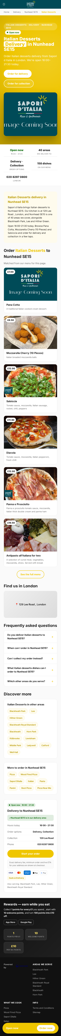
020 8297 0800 (16, 177)
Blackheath (15, 731)
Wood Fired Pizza (29, 774)
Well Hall (14, 752)
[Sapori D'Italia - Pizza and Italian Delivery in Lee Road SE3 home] (30, 4)
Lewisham (31, 738)
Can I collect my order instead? (25, 658)
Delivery (17, 12)
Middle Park (15, 745)
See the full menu (30, 574)
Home (6, 12)
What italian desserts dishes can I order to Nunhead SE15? (26, 670)
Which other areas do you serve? (26, 681)
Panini (12, 788)
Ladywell (31, 745)
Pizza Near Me (44, 788)
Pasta (42, 781)
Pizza (12, 774)
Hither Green (16, 718)
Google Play (26, 922)
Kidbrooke (15, 738)
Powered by (8, 966)
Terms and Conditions (43, 1008)
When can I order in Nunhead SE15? (27, 648)
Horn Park (31, 731)
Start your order (30, 853)
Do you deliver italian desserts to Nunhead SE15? (26, 636)
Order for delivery (18, 73)
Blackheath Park (17, 711)
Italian (31, 781)
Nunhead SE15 (31, 12)
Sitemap (36, 1012)
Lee (33, 711)
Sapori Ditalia (16, 781)
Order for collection (19, 83)
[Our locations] (4, 4)
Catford (45, 745)
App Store (10, 922)
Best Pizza (26, 788)
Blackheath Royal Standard (23, 724)
